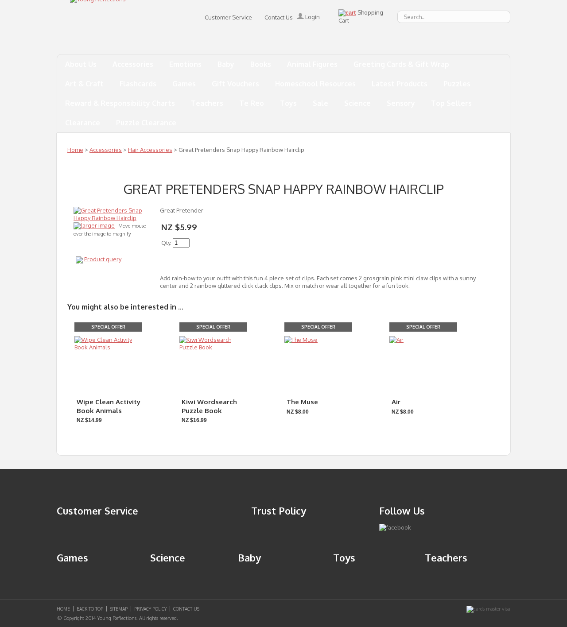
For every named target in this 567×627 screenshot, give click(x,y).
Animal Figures (312, 64)
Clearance (82, 122)
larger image (98, 225)
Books (260, 64)
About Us (81, 64)
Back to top (90, 609)
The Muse (302, 402)
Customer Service (228, 17)
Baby (225, 64)
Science (357, 103)
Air (396, 402)
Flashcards (138, 83)
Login (312, 16)
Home (75, 149)
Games (184, 83)
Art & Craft (84, 83)
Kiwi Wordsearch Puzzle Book (209, 406)
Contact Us (278, 17)
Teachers (207, 103)
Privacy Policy (150, 609)
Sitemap (119, 609)
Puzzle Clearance (146, 122)
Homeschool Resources (315, 83)
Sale (320, 103)
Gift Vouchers (235, 83)
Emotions (185, 64)
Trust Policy (278, 510)
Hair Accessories (150, 149)
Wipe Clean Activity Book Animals (108, 406)
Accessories (133, 64)
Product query (102, 259)
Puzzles (456, 83)
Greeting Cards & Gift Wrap (401, 64)
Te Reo (251, 103)
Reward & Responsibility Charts (120, 103)
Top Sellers (451, 103)
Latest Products (399, 83)
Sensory (401, 103)
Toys (288, 103)
